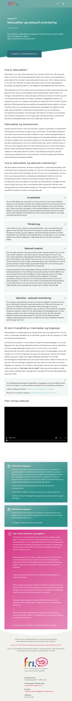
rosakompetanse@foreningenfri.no (39, 691)
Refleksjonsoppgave (21, 466)
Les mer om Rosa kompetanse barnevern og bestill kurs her (36, 645)
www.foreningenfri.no (33, 685)
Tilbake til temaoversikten (23, 54)
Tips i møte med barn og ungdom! (28, 534)
